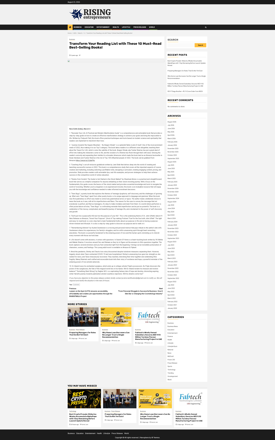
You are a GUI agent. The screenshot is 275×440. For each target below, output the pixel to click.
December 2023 (173, 228)
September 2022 (173, 278)
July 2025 (171, 165)
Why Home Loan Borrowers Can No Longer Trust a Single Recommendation (116, 335)
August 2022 (172, 281)
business (76, 284)
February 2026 (172, 142)
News (169, 353)
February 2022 (172, 301)
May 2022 (171, 291)
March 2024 (172, 218)
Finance (170, 336)
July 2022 (171, 285)
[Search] (205, 27)
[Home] (70, 27)
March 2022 (172, 298)
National (170, 350)
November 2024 (173, 192)
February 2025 (172, 182)
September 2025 (173, 158)
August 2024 (172, 202)
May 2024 (171, 212)
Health (116, 27)
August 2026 (172, 122)
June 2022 (171, 288)
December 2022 (173, 268)
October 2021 (172, 305)
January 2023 (172, 265)
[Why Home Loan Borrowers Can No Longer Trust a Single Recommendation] (116, 317)
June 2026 (171, 128)
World (152, 27)
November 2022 (173, 272)
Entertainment (103, 27)
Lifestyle (126, 27)
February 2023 (172, 262)
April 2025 (171, 175)
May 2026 (171, 132)
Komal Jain (83, 338)
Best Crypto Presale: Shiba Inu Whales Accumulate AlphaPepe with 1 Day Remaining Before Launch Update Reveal (187, 63)
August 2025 (172, 162)
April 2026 (171, 135)
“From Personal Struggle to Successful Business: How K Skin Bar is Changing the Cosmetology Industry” (140, 291)
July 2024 (171, 205)
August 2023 (172, 242)
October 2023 (172, 235)
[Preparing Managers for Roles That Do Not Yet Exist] (83, 317)
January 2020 (172, 308)
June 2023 (171, 248)
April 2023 (171, 255)
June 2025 (171, 168)
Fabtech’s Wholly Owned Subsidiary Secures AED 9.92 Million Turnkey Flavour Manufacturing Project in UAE (148, 336)
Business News (173, 326)
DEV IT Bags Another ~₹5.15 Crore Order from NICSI (185, 91)
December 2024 (173, 188)
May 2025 (171, 172)
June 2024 (171, 208)
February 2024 (172, 222)
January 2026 (172, 145)
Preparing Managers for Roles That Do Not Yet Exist (82, 334)
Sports (170, 366)
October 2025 (172, 155)
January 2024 (172, 225)
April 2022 (171, 295)
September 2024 (173, 198)
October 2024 (172, 195)
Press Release (139, 27)
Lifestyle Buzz (172, 346)
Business (78, 27)
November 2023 (173, 232)
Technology (171, 370)
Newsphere (144, 438)
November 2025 (173, 152)
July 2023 (171, 245)
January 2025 (172, 185)
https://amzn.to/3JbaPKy (85, 160)
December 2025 (173, 148)
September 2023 (173, 238)
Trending (171, 373)
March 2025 (172, 178)
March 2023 (172, 258)
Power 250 (171, 360)
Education (89, 27)
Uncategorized (173, 376)
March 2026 (172, 138)
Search (173, 39)
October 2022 (172, 275)
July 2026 (171, 125)
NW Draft (171, 356)
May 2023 (171, 252)
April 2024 (171, 215)
